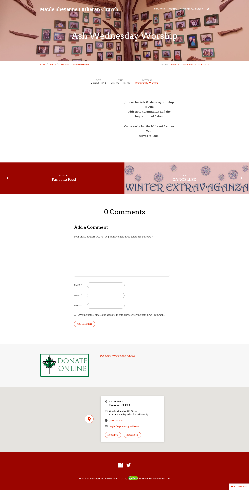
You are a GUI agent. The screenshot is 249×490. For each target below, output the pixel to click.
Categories (188, 64)
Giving (173, 9)
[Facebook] (120, 465)
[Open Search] (207, 9)
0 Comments (240, 487)
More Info (112, 435)
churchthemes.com (160, 478)
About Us (159, 9)
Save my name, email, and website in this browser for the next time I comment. (121, 315)
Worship (154, 83)
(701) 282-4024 (116, 420)
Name (78, 285)
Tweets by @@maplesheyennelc (117, 355)
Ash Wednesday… (82, 64)
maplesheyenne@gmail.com (124, 426)
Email (78, 295)
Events (52, 64)
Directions (132, 435)
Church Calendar (191, 9)
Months (202, 64)
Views (174, 64)
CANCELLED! (185, 179)
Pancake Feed (64, 179)
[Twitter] (128, 465)
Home (43, 64)
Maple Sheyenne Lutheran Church (79, 9)
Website (78, 305)
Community (64, 64)
